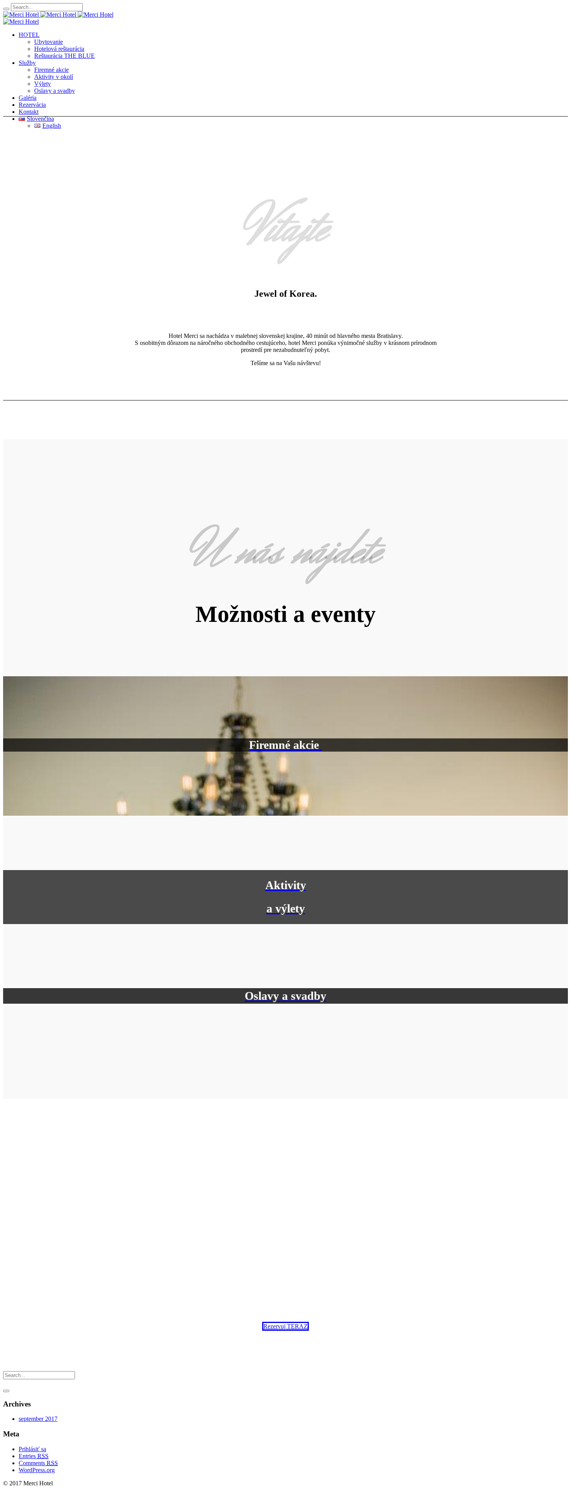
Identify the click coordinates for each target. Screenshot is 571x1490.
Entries (34, 1456)
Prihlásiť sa (32, 1449)
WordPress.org (37, 1470)
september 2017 (38, 1418)
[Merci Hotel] (40, 14)
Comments (38, 1463)
